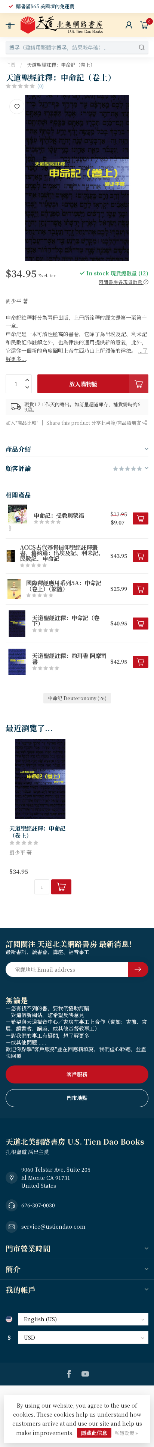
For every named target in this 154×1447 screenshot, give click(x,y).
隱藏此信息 (94, 1432)
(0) (40, 85)
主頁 (10, 64)
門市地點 (77, 1097)
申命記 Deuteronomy (77, 698)
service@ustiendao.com (53, 1226)
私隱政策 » (126, 1432)
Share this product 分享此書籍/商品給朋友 (94, 422)
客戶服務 (77, 1074)
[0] (144, 24)
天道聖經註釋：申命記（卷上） (61, 64)
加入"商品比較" (22, 422)
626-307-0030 (38, 1205)
